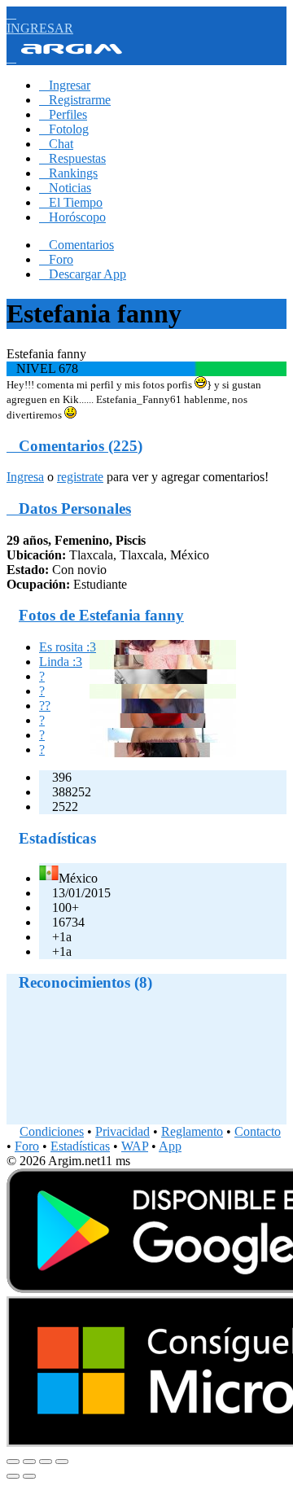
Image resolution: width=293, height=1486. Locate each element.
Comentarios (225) (74, 445)
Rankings (68, 173)
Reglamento (192, 1131)
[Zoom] (61, 1461)
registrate (80, 477)
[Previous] (13, 1476)
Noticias (65, 188)
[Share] (29, 1461)
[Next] (29, 1476)
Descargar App (82, 274)
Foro (56, 259)
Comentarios (76, 245)
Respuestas (72, 158)
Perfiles (63, 114)
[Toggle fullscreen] (45, 1461)
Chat (56, 144)
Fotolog (64, 129)
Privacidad (122, 1131)
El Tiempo (71, 202)
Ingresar (64, 85)
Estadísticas (80, 1146)
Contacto (257, 1131)
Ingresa (25, 477)
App (170, 1146)
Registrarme (75, 100)
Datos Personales (69, 508)
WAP (134, 1146)
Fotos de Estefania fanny (101, 615)
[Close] (13, 1461)
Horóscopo (72, 217)
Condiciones (52, 1131)
